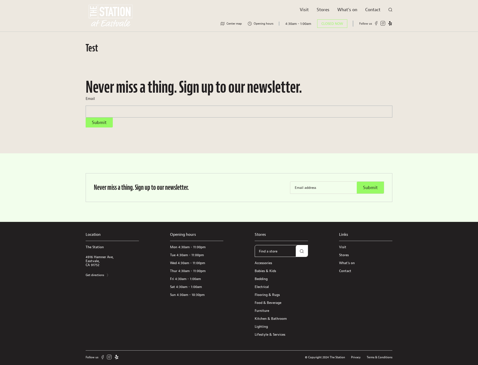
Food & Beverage (268, 303)
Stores (323, 9)
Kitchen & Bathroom (271, 319)
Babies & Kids (265, 271)
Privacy (356, 357)
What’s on (347, 9)
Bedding (261, 279)
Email (90, 98)
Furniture (262, 311)
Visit (304, 9)
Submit (99, 122)
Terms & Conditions (379, 357)
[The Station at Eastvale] (110, 16)
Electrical (262, 287)
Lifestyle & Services (270, 334)
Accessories (263, 263)
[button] (302, 251)
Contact (372, 9)
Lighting (261, 326)
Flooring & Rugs (267, 295)
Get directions (95, 275)
